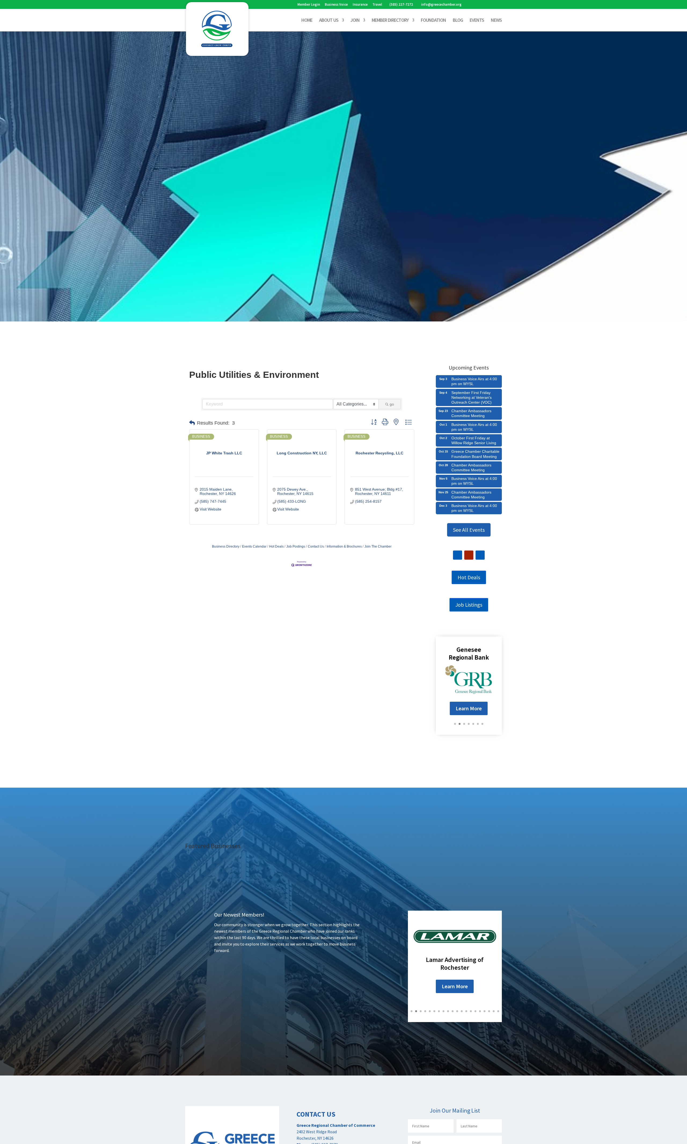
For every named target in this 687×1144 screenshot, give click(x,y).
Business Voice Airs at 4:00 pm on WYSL (474, 381)
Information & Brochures (344, 546)
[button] (192, 423)
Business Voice (336, 5)
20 (498, 1011)
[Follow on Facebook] (457, 555)
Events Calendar (254, 546)
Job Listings (468, 604)
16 (480, 1011)
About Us (328, 20)
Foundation (433, 20)
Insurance (360, 5)
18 (489, 1011)
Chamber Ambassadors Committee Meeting (471, 413)
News (496, 20)
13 (466, 1011)
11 (457, 1011)
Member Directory (390, 20)
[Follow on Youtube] (468, 555)
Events (477, 20)
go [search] (392, 404)
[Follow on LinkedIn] (480, 555)
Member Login (308, 5)
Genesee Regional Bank (469, 653)
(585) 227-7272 (401, 4)
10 (453, 1011)
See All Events (469, 529)
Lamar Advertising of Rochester (455, 963)
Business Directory (225, 546)
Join (355, 20)
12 (462, 1011)
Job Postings (295, 546)
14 (471, 1011)
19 (494, 1011)
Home (306, 20)
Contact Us (316, 546)
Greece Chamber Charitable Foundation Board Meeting (475, 453)
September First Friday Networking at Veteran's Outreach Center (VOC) (471, 397)
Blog (458, 20)
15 (475, 1011)
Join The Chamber (378, 546)
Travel (377, 5)
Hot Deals (276, 546)
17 (484, 1011)
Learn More (469, 708)
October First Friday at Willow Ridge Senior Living (473, 440)
